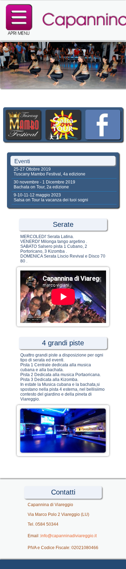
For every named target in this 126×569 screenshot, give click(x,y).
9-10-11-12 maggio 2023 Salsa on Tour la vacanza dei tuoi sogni (50, 197)
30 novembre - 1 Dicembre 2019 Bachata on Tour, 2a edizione (44, 184)
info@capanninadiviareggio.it (69, 535)
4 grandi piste (63, 343)
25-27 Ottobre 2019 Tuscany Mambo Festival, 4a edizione (49, 172)
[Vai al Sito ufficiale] (23, 138)
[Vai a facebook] (102, 138)
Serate (63, 224)
